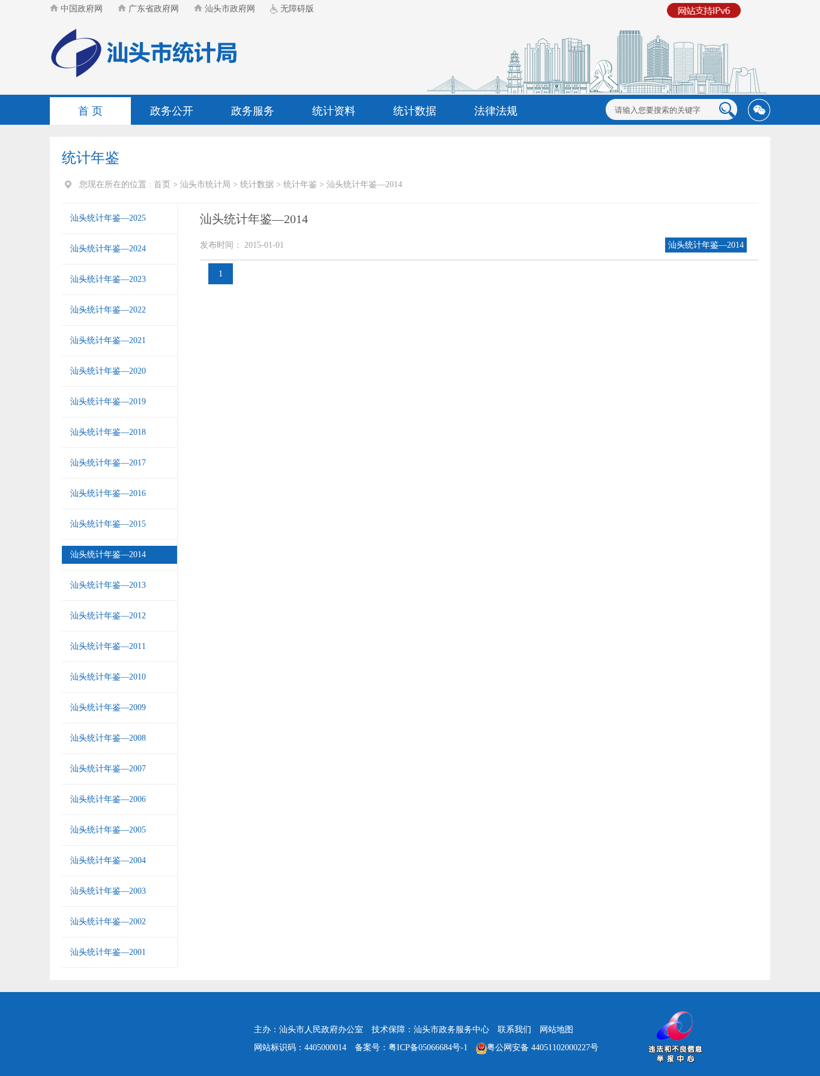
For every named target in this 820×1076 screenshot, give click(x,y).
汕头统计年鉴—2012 (108, 615)
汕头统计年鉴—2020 (108, 370)
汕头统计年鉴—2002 (108, 921)
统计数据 (414, 111)
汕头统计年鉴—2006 (108, 799)
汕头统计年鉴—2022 (108, 309)
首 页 (90, 111)
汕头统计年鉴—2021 (108, 340)
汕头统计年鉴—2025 (108, 218)
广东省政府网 (152, 8)
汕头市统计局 (205, 184)
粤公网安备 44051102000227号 (542, 1047)
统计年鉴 (300, 184)
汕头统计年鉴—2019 (108, 401)
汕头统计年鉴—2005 (108, 829)
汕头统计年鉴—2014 (364, 184)
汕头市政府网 (228, 8)
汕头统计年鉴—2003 (108, 890)
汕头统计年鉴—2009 (108, 707)
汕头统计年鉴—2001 (108, 952)
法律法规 (495, 111)
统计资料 (333, 111)
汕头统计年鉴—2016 (108, 493)
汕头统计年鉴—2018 (108, 432)
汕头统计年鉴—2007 (108, 768)
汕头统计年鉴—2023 (108, 279)
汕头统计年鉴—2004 (108, 860)
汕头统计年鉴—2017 (108, 462)
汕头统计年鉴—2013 (108, 585)
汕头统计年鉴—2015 (108, 523)
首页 (162, 184)
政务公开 (171, 111)
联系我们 (514, 1029)
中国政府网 (80, 8)
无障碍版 (296, 8)
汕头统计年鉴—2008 (108, 738)
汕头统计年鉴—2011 (108, 646)
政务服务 (252, 111)
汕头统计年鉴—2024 (108, 248)
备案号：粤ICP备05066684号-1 (411, 1047)
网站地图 (556, 1029)
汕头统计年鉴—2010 (108, 676)
